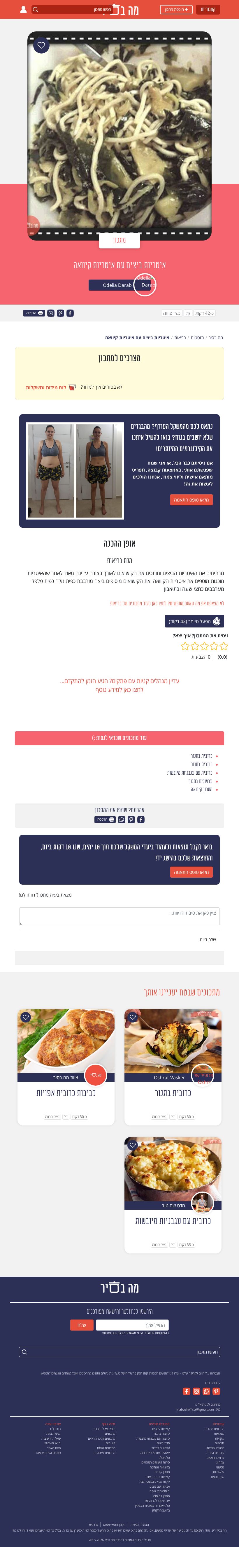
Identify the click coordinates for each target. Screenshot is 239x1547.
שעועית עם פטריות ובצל (155, 1452)
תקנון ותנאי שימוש (114, 1524)
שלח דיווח (208, 939)
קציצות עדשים (161, 1429)
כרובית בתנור (162, 1433)
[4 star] (195, 646)
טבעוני (220, 1467)
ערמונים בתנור (161, 1448)
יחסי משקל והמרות (103, 1429)
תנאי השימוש (53, 1443)
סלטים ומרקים (215, 1448)
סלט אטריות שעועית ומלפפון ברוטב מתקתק (152, 1508)
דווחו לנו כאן (20, 1530)
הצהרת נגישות (140, 1524)
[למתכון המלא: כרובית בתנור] (173, 1040)
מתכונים (110, 1433)
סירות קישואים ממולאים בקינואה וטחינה (155, 1464)
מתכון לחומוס (161, 1496)
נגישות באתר (53, 1433)
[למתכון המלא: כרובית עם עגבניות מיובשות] (173, 1168)
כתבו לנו (55, 1429)
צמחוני (220, 1462)
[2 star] (214, 646)
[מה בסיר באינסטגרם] (195, 1391)
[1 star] (223, 646)
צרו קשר (93, 1524)
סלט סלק (164, 1457)
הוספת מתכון (175, 9)
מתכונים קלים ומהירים (101, 1438)
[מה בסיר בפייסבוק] (186, 1391)
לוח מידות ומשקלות (46, 387)
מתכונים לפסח (106, 1448)
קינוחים (110, 1443)
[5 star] (185, 646)
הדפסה (31, 313)
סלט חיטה (163, 1443)
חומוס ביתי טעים (160, 1491)
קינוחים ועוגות (215, 1452)
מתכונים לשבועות (104, 1452)
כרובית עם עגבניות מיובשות (153, 1438)
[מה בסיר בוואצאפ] (205, 1391)
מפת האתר (54, 1448)
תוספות (219, 1443)
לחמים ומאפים (215, 1457)
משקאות (219, 1433)
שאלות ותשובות (51, 1438)
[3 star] (204, 646)
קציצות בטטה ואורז (158, 1477)
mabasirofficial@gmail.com (195, 1409)
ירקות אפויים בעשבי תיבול (154, 1481)
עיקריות (219, 1438)
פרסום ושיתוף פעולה (48, 1452)
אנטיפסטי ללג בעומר (157, 1500)
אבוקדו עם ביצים (160, 1486)
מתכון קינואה (162, 1472)
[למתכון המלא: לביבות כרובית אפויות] (66, 1040)
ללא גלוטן (218, 1472)
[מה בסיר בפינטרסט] (215, 1391)
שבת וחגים (217, 1477)
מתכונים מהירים (214, 1429)
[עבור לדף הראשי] (119, 1287)
